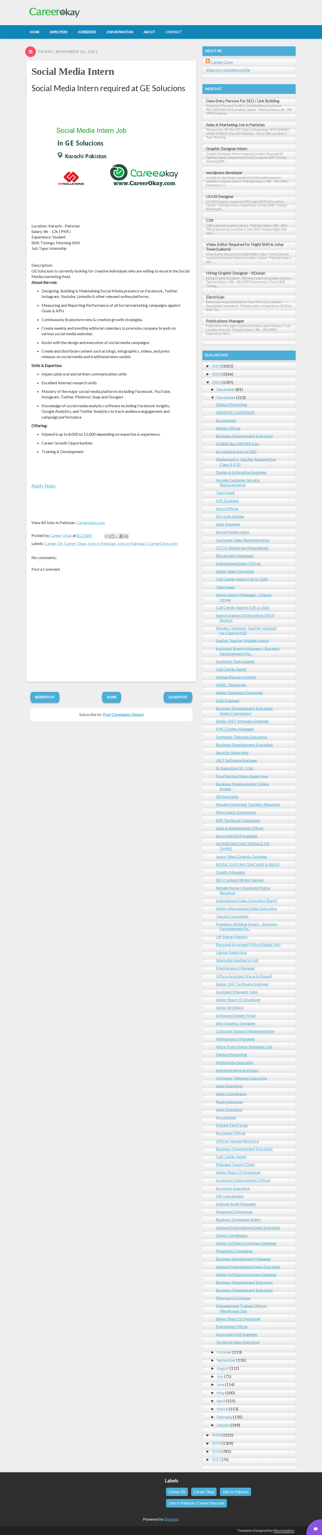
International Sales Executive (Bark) (246, 900)
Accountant (226, 420)
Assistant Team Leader (235, 661)
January (223, 1424)
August (223, 1368)
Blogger (171, 1519)
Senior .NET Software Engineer (242, 721)
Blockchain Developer (235, 555)
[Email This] (107, 536)
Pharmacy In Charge (233, 1297)
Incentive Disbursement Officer (243, 1180)
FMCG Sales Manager (235, 728)
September (226, 1360)
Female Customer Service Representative (237, 482)
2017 (216, 1459)
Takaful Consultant (232, 916)
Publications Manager (225, 320)
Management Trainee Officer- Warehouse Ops (242, 1308)
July (220, 1376)
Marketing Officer (232, 1326)
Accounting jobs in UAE (236, 451)
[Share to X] (116, 536)
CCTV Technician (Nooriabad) (242, 547)
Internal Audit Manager (236, 1203)
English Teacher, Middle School (242, 640)
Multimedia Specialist (234, 1062)
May (221, 1392)
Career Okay (75, 543)
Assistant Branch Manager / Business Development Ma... (248, 651)
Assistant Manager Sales (237, 991)
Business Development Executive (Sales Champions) (244, 710)
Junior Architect (230, 1007)
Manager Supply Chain (235, 1164)
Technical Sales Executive (237, 1342)
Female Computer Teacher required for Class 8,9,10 (246, 630)
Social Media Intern (72, 71)
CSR (209, 220)
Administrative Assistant (237, 1070)
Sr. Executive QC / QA (234, 768)
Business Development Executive (244, 435)
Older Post (178, 697)
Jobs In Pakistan (102, 543)
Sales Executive (229, 1085)
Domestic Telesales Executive (241, 736)
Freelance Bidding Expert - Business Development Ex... (246, 926)
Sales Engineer (228, 524)
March (222, 1408)
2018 (216, 1451)
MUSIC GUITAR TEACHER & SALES (247, 864)
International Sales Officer (238, 563)
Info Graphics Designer (236, 1023)
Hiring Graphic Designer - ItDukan (235, 272)
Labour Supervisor (231, 952)
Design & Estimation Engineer (241, 472)
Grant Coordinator (232, 1235)
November (226, 397)
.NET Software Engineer (236, 760)
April (221, 1400)
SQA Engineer (228, 700)
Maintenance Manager (235, 968)
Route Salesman (229, 1101)
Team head (225, 492)
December (226, 389)
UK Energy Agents (232, 936)
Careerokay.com (90, 522)
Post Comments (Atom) (123, 714)
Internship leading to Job (237, 960)
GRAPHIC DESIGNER (235, 412)
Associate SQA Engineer (237, 835)
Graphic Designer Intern (226, 148)
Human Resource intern (236, 676)
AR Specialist (227, 796)
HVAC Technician (231, 684)
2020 (216, 1434)
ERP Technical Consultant (238, 820)
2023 (216, 365)
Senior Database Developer (239, 692)
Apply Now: (43, 486)
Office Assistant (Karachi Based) (244, 976)
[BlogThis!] (111, 536)
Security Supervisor (232, 752)
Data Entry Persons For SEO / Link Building (242, 100)
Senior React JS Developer (238, 999)
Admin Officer (228, 428)
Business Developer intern (238, 1219)
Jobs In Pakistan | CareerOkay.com (147, 543)
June (220, 1384)
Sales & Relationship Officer (240, 828)
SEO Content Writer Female (240, 879)
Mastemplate (283, 1530)
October (224, 1352)
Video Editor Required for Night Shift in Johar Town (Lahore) (245, 246)
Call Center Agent (231, 669)
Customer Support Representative (245, 1031)
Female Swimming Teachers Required (247, 804)
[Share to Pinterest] (126, 536)
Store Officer (227, 508)
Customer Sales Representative (242, 539)
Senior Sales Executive (235, 571)
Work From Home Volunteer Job (244, 1046)
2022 (216, 373)
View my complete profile (228, 69)
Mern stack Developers (236, 812)
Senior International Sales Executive (246, 908)
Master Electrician (232, 1125)
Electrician (215, 296)
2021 (216, 382)
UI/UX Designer (220, 196)
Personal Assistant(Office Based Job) (248, 944)
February (224, 1416)
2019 (216, 1443)
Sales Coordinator (231, 1093)
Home (111, 697)
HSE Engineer (227, 500)
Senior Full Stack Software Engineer (246, 1243)
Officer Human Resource (237, 1141)
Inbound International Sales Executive (248, 1227)
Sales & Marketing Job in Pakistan (235, 124)
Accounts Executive (233, 1188)
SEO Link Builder (230, 516)
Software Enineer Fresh (236, 1015)
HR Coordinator (230, 1195)
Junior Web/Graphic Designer (241, 856)
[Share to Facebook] (121, 536)
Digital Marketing (231, 404)
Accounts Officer (231, 1133)
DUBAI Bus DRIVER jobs (237, 443)
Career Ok (54, 543)
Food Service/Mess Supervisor (242, 776)
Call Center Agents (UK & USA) (242, 607)
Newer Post (45, 697)
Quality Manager (230, 872)
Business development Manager (243, 1258)
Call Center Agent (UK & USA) (242, 578)
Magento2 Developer (234, 1211)
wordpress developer (224, 172)
